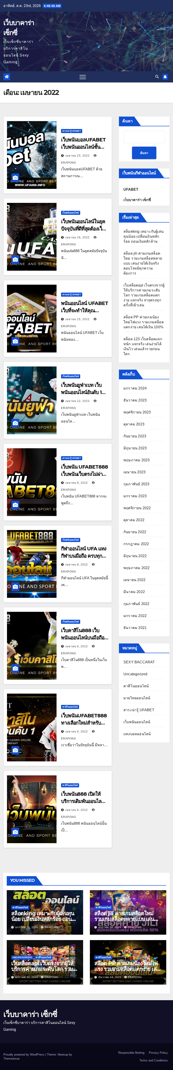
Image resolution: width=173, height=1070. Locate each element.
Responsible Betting (131, 1052)
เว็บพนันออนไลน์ (70, 212)
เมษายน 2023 (134, 472)
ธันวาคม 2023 (135, 400)
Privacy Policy (158, 1052)
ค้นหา (127, 121)
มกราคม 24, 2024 (110, 927)
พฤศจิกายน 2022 (137, 508)
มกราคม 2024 (135, 388)
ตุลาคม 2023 (133, 424)
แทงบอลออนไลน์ (137, 734)
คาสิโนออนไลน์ (70, 707)
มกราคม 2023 (135, 496)
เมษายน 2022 (134, 580)
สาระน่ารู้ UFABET (71, 131)
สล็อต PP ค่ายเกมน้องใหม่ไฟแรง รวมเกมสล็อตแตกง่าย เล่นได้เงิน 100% (143, 322)
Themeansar (11, 1058)
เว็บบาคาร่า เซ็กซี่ (30, 1014)
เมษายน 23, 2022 (78, 155)
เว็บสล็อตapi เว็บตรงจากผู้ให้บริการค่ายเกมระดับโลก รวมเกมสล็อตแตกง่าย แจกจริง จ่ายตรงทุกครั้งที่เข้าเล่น (143, 295)
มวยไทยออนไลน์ (136, 698)
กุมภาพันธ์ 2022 (136, 604)
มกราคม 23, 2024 (27, 977)
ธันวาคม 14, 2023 (110, 977)
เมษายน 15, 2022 (78, 319)
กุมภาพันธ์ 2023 (136, 484)
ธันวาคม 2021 (135, 628)
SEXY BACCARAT (139, 662)
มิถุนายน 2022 (135, 556)
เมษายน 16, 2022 (78, 237)
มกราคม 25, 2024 (27, 927)
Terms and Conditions (153, 1060)
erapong (52, 927)
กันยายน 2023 (134, 436)
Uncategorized (135, 674)
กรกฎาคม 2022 (136, 544)
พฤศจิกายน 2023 (137, 412)
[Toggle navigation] (83, 77)
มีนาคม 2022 (134, 592)
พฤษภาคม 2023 (136, 460)
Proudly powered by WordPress (24, 1054)
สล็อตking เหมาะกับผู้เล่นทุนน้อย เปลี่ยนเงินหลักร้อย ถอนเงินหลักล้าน (143, 236)
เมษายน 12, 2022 (78, 401)
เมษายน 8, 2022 (77, 482)
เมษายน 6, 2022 (77, 646)
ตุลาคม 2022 (133, 520)
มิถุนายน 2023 (135, 448)
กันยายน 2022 (134, 532)
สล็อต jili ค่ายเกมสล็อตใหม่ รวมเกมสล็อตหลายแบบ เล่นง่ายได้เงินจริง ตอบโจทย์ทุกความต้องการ (142, 263)
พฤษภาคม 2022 (136, 568)
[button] (157, 77)
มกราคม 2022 (135, 616)
